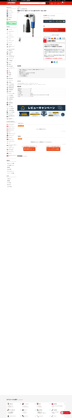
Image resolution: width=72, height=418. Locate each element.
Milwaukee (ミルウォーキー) (12, 156)
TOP (18, 83)
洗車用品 (10, 91)
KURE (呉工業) (11, 149)
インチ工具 (10, 44)
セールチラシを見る (53, 148)
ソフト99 (10, 153)
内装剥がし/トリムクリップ (11, 47)
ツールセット (10, 29)
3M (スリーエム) (11, 139)
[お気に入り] (59, 3)
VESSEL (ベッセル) (11, 147)
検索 (47, 3)
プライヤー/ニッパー (11, 40)
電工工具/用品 (11, 66)
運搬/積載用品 (11, 102)
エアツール (10, 62)
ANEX (10, 131)
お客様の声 (10, 17)
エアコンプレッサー (11, 58)
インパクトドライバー (26, 84)
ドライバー (10, 38)
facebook (54, 62)
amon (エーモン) (11, 151)
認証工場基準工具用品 (11, 116)
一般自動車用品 (11, 89)
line (57, 62)
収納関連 (10, 72)
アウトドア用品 (11, 106)
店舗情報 (50, 0)
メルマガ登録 (54, 0)
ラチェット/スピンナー (11, 31)
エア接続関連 (10, 60)
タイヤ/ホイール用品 (11, 93)
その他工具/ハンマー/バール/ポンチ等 (11, 56)
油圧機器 (10, 74)
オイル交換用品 (11, 95)
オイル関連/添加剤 (11, 97)
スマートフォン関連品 (11, 112)
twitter (52, 62)
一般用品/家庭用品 (11, 110)
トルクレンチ (10, 42)
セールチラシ (10, 15)
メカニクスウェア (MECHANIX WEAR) (12, 145)
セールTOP (10, 10)
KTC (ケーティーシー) (12, 126)
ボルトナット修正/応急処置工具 (11, 50)
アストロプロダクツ (11, 124)
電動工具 (10, 64)
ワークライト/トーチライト (11, 69)
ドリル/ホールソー (11, 80)
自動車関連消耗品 (11, 87)
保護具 (9, 104)
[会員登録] (51, 3)
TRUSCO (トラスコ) (11, 141)
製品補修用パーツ (11, 118)
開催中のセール (29, 148)
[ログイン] (55, 3)
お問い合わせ (59, 0)
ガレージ (10, 76)
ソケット (10, 33)
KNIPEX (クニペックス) (12, 133)
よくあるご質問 (63, 0)
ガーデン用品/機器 (11, 108)
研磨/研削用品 (11, 78)
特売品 (9, 19)
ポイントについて (48, 17)
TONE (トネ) (10, 137)
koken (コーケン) (11, 135)
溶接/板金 (10, 82)
